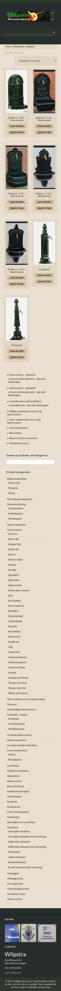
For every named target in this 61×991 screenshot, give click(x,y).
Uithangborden (15, 878)
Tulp (10, 647)
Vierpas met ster (17, 688)
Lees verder (17, 126)
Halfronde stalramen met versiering (27, 847)
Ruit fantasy (14, 631)
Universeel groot (17, 662)
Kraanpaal (13, 718)
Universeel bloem (17, 657)
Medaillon (13, 611)
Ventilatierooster (16, 894)
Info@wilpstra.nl (13, 972)
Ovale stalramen (16, 857)
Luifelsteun (13, 765)
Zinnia (11, 493)
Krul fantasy (14, 600)
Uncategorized (15, 883)
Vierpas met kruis (17, 683)
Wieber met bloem (18, 693)
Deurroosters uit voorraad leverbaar (26, 699)
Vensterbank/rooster (18, 889)
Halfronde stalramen (19, 841)
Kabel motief (14, 585)
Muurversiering (15, 786)
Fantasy (12, 565)
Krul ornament (16, 606)
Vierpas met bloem (18, 678)
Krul (10, 595)
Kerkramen (14, 852)
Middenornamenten (17, 771)
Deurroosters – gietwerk (22, 375)
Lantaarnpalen (15, 508)
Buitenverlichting (16, 504)
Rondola (12, 626)
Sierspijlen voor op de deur (21, 822)
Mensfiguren (15, 759)
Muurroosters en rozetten (23, 438)
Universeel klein (16, 667)
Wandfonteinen (16, 729)
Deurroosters (14, 530)
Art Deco (13, 534)
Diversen (12, 704)
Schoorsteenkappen (18, 812)
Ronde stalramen (17, 862)
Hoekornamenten (16, 740)
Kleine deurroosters (19, 590)
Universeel (14, 652)
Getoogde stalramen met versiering (27, 836)
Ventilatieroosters (19, 443)
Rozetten (12, 801)
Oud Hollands (15, 621)
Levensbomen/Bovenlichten (22, 745)
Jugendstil (13, 575)
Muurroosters (14, 781)
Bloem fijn (13, 539)
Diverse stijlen (15, 559)
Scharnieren (13, 807)
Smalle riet (14, 642)
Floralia (12, 570)
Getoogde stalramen (19, 831)
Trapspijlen (13, 873)
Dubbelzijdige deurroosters (21, 709)
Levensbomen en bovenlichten (25, 401)
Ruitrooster (14, 636)
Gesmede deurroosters (19, 735)
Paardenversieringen (18, 791)
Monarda (13, 488)
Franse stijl (14, 483)
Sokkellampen (15, 513)
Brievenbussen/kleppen (19, 499)
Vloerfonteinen (16, 724)
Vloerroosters (15, 899)
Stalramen (12, 827)
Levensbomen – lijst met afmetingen (29, 405)
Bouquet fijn (14, 544)
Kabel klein (13, 580)
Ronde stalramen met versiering (25, 867)
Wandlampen (15, 518)
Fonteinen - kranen (17, 714)
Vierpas (12, 672)
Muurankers (15, 433)
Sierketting (13, 817)
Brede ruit (13, 549)
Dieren (11, 554)
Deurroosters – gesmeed (22, 388)
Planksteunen (14, 796)
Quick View (16, 132)
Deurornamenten (18, 428)
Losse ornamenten (17, 750)
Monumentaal (15, 616)
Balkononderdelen (17, 479)
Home (8, 46)
